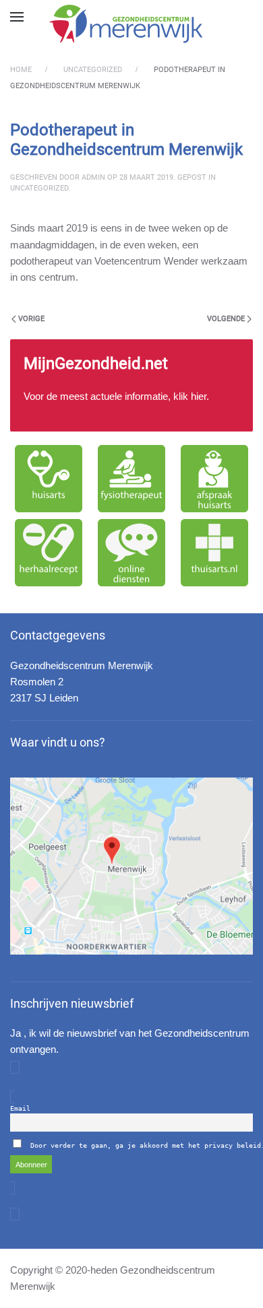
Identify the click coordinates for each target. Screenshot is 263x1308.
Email (20, 1108)
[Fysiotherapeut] (131, 478)
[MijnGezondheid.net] (131, 385)
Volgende (226, 318)
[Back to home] (131, 23)
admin (93, 177)
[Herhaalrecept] (48, 552)
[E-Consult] (131, 552)
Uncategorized (39, 188)
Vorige (31, 318)
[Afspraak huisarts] (215, 478)
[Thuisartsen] (215, 552)
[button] (17, 17)
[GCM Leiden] (131, 866)
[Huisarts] (48, 478)
